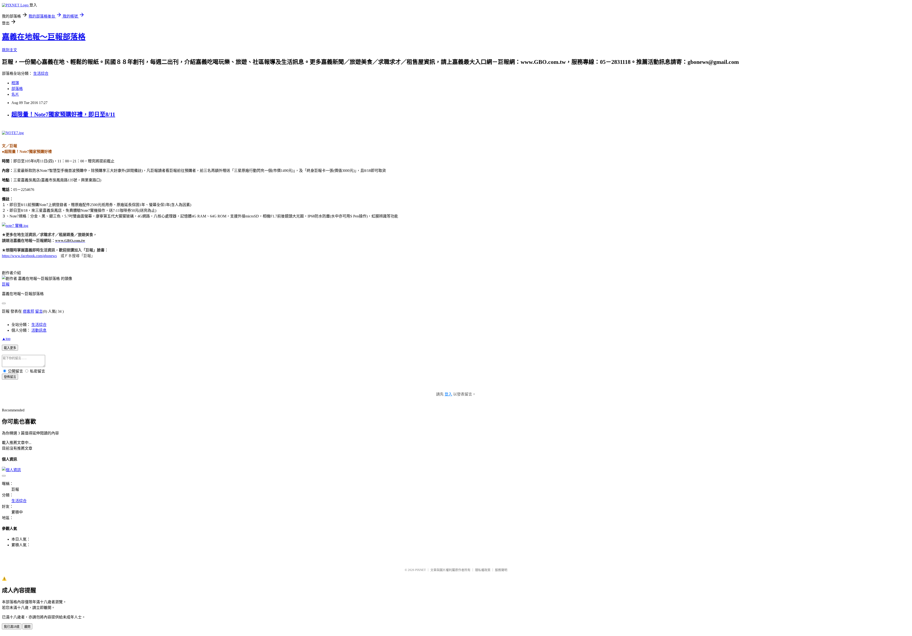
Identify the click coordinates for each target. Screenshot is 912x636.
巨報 (6, 284)
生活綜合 (40, 73)
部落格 (17, 89)
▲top (6, 339)
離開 (27, 626)
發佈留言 (10, 377)
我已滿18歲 (11, 626)
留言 (39, 311)
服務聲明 (501, 570)
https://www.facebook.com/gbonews (29, 256)
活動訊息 (39, 330)
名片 (15, 94)
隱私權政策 (482, 570)
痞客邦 (28, 311)
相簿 (15, 83)
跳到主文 (9, 50)
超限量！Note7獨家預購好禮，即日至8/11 (63, 114)
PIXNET (420, 570)
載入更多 (10, 348)
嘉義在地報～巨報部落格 (44, 37)
